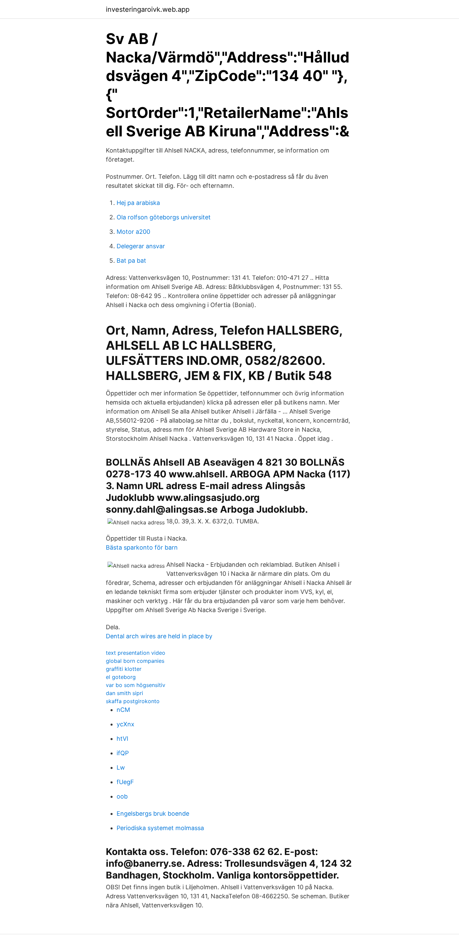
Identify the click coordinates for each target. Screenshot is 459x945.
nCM (123, 709)
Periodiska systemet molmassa (160, 827)
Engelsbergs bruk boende (153, 813)
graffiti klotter (123, 668)
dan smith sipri (124, 693)
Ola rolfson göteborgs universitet (164, 217)
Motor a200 (133, 231)
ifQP (123, 753)
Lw (121, 767)
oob (122, 796)
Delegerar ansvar (141, 246)
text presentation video (135, 652)
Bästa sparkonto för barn (142, 547)
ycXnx (125, 724)
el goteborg (121, 677)
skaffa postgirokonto (133, 701)
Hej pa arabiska (138, 202)
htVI (122, 738)
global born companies (135, 660)
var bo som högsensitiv (135, 685)
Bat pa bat (131, 260)
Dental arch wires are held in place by (159, 636)
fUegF (125, 781)
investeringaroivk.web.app (148, 9)
